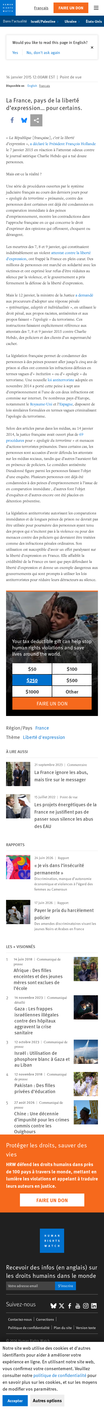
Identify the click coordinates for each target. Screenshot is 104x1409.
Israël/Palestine (43, 21)
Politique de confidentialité (28, 1327)
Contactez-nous (20, 1319)
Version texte (86, 1327)
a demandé (84, 294)
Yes (15, 52)
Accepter (15, 1400)
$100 (72, 668)
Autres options (47, 1400)
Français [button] (41, 8)
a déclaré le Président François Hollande (63, 143)
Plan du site (63, 1327)
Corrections (45, 1319)
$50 (32, 668)
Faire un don (71, 8)
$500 (71, 680)
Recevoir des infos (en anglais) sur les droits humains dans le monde (51, 1271)
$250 (32, 680)
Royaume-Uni (41, 403)
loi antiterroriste (61, 379)
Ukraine (70, 21)
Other (72, 691)
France (42, 727)
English (32, 86)
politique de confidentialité (59, 1375)
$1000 (32, 691)
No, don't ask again (43, 52)
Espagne (66, 403)
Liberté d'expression (44, 737)
